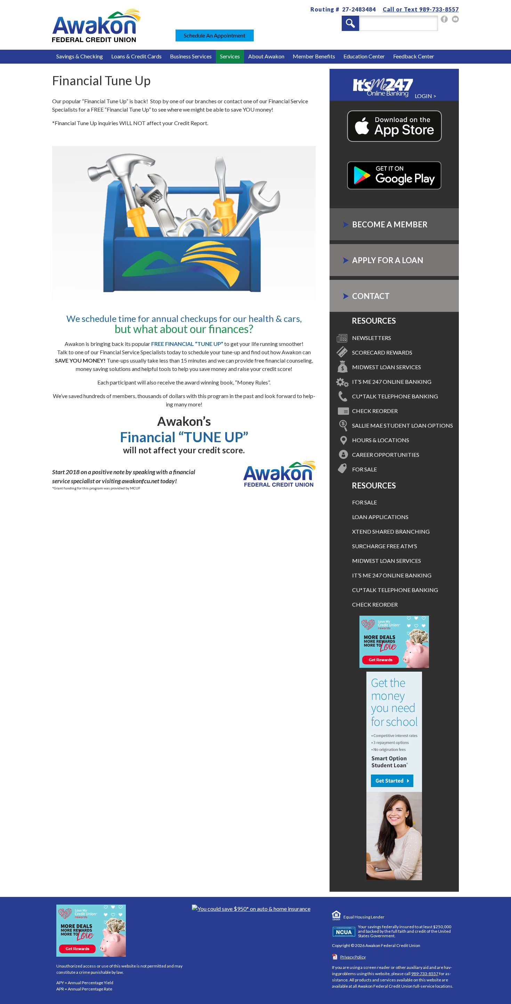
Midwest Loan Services (386, 367)
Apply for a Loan (387, 260)
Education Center (364, 56)
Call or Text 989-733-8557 (421, 9)
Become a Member (390, 224)
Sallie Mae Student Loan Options (402, 425)
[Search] (350, 23)
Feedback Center (413, 56)
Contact (371, 296)
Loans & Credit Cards (136, 56)
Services (230, 56)
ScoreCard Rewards (382, 352)
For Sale (364, 469)
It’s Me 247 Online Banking (391, 381)
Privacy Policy (353, 957)
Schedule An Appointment (214, 35)
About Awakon (266, 56)
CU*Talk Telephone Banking (395, 396)
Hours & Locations (380, 440)
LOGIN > (425, 95)
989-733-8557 (424, 973)
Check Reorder (375, 410)
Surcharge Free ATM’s (384, 546)
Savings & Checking (79, 56)
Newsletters (371, 337)
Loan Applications (380, 516)
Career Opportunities (385, 454)
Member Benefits (314, 56)
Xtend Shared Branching (391, 531)
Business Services (191, 56)
